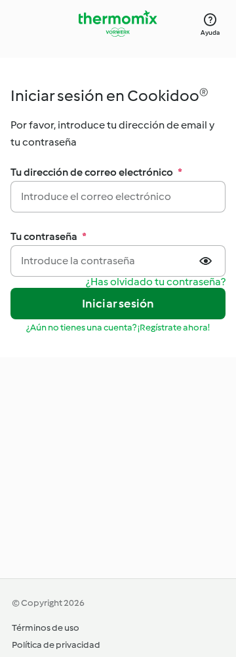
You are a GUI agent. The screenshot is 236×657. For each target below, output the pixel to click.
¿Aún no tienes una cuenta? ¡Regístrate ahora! (118, 327)
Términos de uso (45, 627)
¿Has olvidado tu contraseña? (156, 282)
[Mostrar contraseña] (207, 261)
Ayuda (210, 32)
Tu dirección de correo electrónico (96, 172)
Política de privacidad (56, 644)
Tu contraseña (48, 236)
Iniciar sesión (118, 303)
